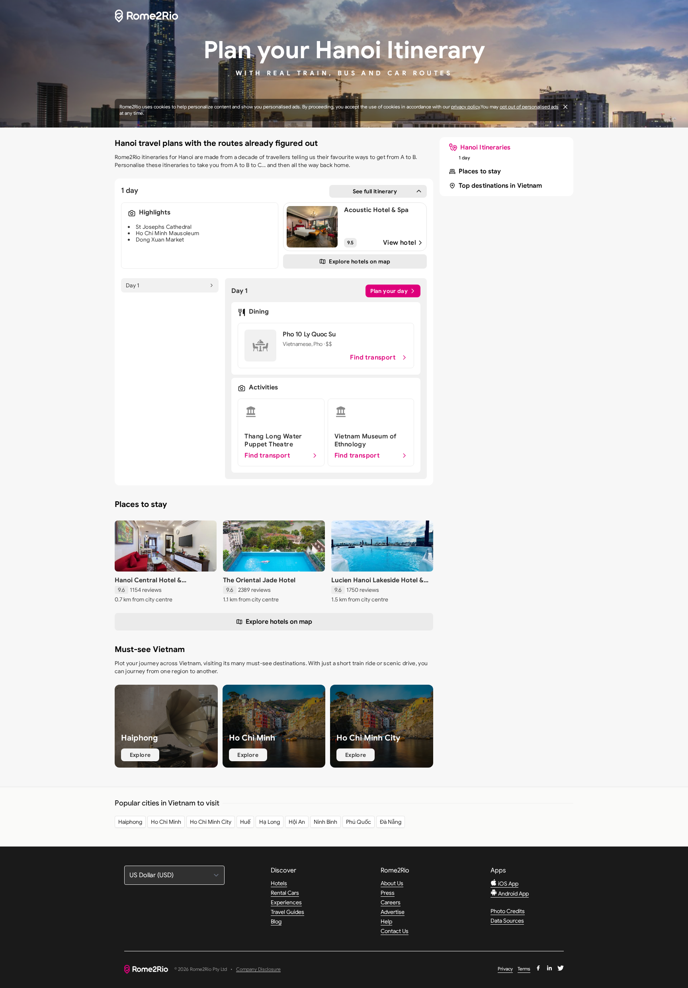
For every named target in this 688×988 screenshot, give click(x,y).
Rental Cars (285, 892)
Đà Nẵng (390, 821)
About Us (392, 883)
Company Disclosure (258, 969)
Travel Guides (287, 911)
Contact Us (394, 931)
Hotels (279, 883)
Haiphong (130, 821)
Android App (513, 893)
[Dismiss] (565, 107)
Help (386, 921)
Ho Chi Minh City (210, 821)
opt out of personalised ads (529, 107)
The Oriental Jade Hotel (259, 580)
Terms (524, 969)
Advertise (393, 911)
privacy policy (465, 107)
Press (388, 892)
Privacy (505, 969)
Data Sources (507, 920)
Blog (276, 921)
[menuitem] (479, 147)
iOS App (507, 883)
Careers (391, 902)
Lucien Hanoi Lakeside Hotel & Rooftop (377, 584)
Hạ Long (269, 821)
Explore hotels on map (279, 622)
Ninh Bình (325, 821)
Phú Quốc (358, 821)
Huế (245, 821)
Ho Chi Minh (166, 821)
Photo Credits (508, 911)
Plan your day (389, 291)
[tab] (170, 285)
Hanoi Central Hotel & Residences (148, 584)
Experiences (286, 902)
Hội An (297, 821)
